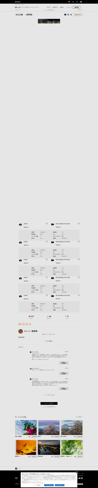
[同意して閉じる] (77, 472)
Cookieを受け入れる (59, 485)
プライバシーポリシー (36, 482)
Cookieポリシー (33, 481)
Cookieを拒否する (49, 485)
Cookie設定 (38, 485)
